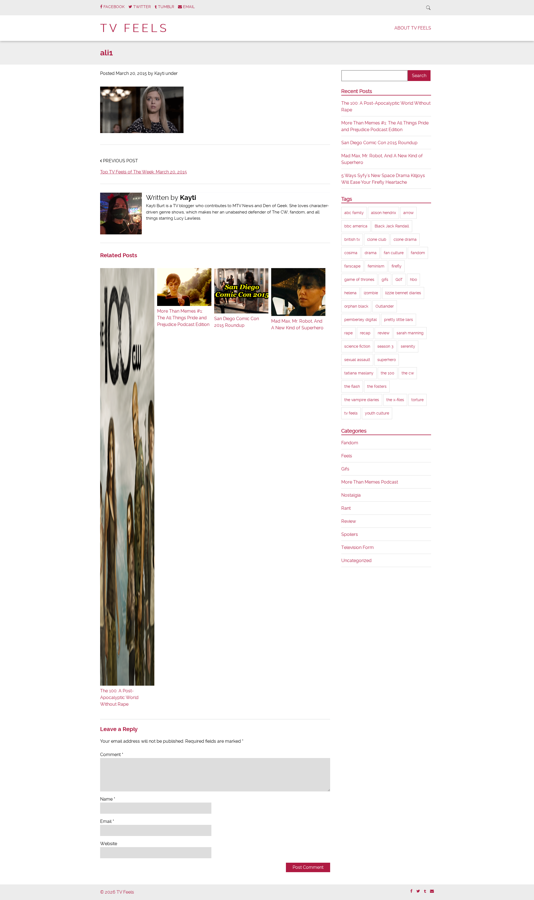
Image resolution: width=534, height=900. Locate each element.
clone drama (405, 239)
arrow (408, 212)
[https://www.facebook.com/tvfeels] (411, 891)
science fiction (357, 346)
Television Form (357, 547)
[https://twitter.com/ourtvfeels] (418, 891)
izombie (371, 293)
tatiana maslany (359, 373)
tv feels (351, 413)
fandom (418, 253)
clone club (376, 239)
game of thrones (359, 279)
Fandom (349, 442)
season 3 (385, 346)
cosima (350, 253)
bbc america (355, 226)
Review (348, 521)
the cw (408, 373)
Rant (346, 508)
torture (417, 400)
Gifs (345, 469)
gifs (385, 279)
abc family (354, 212)
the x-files (395, 400)
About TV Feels (412, 28)
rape (348, 333)
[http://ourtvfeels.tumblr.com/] (425, 891)
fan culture (394, 253)
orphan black (356, 306)
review (383, 333)
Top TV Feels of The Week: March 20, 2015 (143, 172)
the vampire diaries (361, 400)
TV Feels (134, 28)
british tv (352, 239)
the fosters (377, 386)
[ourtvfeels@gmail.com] (432, 891)
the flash (352, 386)
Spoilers (349, 534)
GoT (399, 279)
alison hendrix (383, 212)
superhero (386, 359)
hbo (413, 279)
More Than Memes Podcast (369, 482)
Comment (111, 754)
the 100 (387, 373)
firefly (397, 266)
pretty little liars (398, 319)
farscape (352, 266)
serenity (408, 346)
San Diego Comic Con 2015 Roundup (236, 322)
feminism (376, 266)
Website (108, 843)
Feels (346, 455)
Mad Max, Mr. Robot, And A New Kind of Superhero (297, 324)
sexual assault (357, 359)
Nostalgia (351, 495)
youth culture (377, 413)
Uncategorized (356, 560)
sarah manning (410, 333)
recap (365, 333)
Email (107, 821)
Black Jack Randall (392, 226)
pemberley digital (360, 319)
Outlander (384, 306)
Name (107, 799)
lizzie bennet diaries (403, 293)
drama (371, 253)
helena (350, 293)
